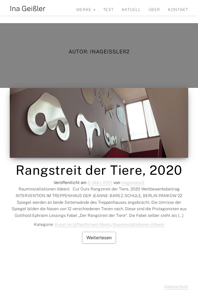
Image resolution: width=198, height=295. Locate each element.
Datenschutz (176, 286)
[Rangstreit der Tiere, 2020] (99, 123)
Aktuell (131, 9)
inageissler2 (133, 182)
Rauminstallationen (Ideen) (138, 224)
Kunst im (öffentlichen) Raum (83, 224)
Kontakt (178, 9)
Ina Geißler (28, 8)
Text (108, 9)
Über (154, 9)
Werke (84, 9)
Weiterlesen (99, 237)
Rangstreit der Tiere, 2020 (99, 170)
